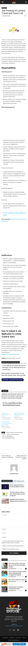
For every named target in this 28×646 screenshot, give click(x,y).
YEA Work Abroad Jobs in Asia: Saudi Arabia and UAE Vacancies (17, 493)
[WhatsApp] (9, 19)
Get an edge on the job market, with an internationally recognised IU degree (17, 573)
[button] (14, 644)
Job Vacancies (8, 5)
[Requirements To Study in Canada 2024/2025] (4, 589)
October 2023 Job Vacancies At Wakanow (7, 456)
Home (2, 5)
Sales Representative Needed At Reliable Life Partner (19, 414)
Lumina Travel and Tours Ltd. (13, 434)
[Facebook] (2, 19)
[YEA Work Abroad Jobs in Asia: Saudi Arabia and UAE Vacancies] (5, 494)
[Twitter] (6, 19)
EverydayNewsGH (12, 568)
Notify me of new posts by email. (11, 549)
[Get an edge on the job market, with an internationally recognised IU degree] (4, 574)
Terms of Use (18, 637)
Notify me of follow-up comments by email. (13, 545)
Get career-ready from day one (17, 579)
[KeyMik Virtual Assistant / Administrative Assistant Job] (5, 501)
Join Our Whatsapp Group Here (19, 644)
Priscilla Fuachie (6, 15)
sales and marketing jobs (7, 436)
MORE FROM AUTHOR (19, 481)
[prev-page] (2, 507)
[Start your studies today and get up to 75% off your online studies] (4, 566)
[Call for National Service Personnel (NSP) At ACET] (5, 486)
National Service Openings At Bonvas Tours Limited (6, 423)
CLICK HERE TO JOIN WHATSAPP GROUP (12, 379)
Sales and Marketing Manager (8, 437)
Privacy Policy (5, 637)
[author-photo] (14, 471)
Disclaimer (12, 637)
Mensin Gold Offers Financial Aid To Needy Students (21, 457)
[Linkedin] (13, 19)
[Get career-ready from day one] (4, 582)
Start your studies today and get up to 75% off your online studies (17, 565)
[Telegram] (16, 19)
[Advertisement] (14, 124)
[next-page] (5, 507)
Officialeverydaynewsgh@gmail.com (14, 626)
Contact (23, 637)
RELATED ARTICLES (7, 481)
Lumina (3, 434)
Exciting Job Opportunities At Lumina (5, 414)
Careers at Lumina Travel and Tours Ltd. (14, 432)
